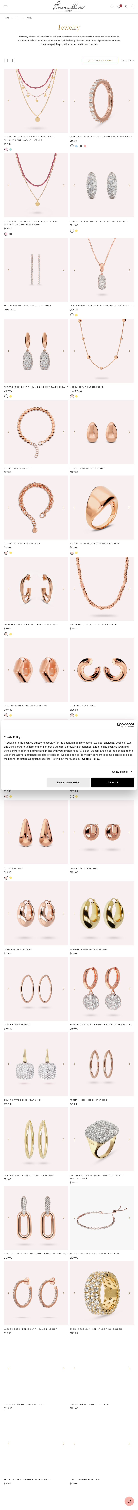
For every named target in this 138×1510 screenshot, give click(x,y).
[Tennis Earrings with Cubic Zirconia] (36, 270)
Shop (17, 17)
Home (6, 17)
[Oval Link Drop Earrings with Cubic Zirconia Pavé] (36, 1218)
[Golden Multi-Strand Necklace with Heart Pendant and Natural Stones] (36, 185)
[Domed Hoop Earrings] (102, 832)
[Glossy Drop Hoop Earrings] (102, 432)
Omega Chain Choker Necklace (89, 1404)
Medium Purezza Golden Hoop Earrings (29, 1175)
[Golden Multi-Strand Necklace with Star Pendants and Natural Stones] (36, 101)
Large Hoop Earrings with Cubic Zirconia (30, 1329)
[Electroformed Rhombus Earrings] (36, 670)
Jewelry (29, 17)
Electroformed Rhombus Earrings (25, 705)
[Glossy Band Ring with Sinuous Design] (102, 507)
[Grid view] (6, 60)
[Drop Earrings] (36, 832)
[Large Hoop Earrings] (36, 989)
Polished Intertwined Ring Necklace (93, 624)
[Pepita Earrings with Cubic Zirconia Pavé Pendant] (36, 351)
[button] (6, 7)
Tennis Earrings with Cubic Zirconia (27, 305)
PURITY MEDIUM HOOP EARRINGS (88, 1100)
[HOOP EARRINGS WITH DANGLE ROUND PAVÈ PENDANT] (102, 989)
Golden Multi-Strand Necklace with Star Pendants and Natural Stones (30, 138)
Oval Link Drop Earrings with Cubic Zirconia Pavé (36, 1253)
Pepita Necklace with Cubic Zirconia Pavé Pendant (102, 305)
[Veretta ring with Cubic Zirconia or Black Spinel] (102, 101)
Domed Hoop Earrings (83, 868)
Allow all (113, 782)
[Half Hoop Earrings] (102, 670)
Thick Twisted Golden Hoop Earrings (27, 1479)
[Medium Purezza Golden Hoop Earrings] (36, 1139)
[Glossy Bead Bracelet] (36, 432)
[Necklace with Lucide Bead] (102, 351)
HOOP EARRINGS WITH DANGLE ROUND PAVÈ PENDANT (101, 1024)
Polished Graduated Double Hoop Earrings (31, 624)
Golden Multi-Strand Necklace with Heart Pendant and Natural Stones (30, 223)
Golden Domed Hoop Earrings (89, 949)
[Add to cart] (102, 861)
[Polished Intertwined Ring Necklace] (102, 589)
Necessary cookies (68, 782)
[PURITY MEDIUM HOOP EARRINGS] (102, 1064)
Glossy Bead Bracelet (17, 468)
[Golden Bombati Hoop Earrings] (36, 1368)
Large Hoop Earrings (17, 1024)
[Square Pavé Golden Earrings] (36, 1064)
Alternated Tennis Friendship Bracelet (94, 1253)
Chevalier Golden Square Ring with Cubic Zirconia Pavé (96, 1177)
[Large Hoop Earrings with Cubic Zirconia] (36, 1293)
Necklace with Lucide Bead (87, 387)
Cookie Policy (90, 758)
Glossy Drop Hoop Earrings (87, 468)
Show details (120, 771)
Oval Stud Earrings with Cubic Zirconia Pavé (98, 221)
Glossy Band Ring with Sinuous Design (95, 543)
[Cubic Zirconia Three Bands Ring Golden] (102, 1293)
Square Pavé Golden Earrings (23, 1100)
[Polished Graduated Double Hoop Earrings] (36, 589)
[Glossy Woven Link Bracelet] (36, 507)
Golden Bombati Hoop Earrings (24, 1404)
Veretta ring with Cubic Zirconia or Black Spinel (101, 136)
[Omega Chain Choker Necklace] (102, 1368)
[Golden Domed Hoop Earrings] (102, 913)
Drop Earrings (13, 868)
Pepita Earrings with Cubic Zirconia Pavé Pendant (36, 387)
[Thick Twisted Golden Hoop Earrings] (36, 1444)
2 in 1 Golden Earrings (84, 1479)
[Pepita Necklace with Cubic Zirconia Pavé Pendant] (102, 270)
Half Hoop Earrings (82, 705)
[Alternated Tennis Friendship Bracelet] (102, 1218)
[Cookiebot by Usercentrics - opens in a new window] (119, 725)
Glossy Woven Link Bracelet (22, 543)
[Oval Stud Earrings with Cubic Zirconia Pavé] (102, 185)
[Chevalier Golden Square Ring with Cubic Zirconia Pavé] (102, 1139)
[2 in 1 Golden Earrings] (102, 1444)
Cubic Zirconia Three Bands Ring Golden (96, 1329)
